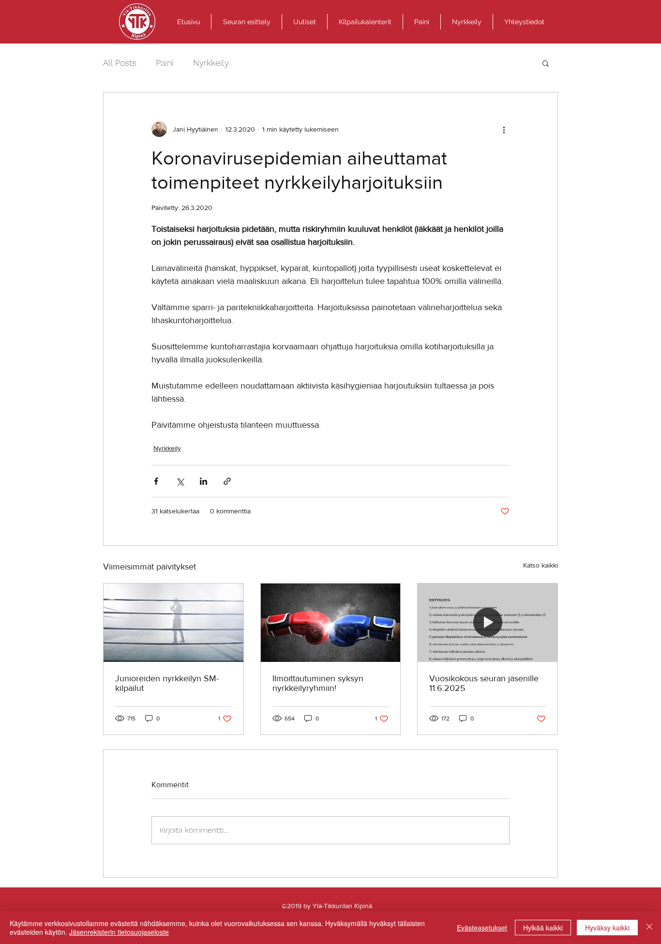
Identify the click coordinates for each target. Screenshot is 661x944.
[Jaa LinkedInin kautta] (203, 481)
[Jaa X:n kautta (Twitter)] (179, 481)
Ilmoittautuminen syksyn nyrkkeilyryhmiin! (317, 683)
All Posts (119, 63)
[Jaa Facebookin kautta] (156, 481)
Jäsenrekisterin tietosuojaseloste (119, 932)
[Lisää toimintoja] (504, 129)
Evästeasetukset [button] (482, 927)
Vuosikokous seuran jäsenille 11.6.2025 (484, 683)
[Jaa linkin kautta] (227, 481)
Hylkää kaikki (543, 927)
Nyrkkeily (211, 63)
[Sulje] (649, 927)
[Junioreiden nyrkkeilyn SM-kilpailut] (173, 623)
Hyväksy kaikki (607, 927)
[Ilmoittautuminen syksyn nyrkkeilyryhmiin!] (331, 623)
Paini (165, 63)
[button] (246, 22)
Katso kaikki (540, 565)
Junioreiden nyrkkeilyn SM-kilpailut (167, 683)
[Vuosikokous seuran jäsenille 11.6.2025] (487, 623)
